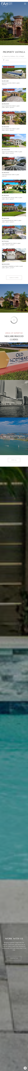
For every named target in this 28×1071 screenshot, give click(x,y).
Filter (7, 60)
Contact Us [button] (14, 958)
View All (14, 460)
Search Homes (14, 277)
